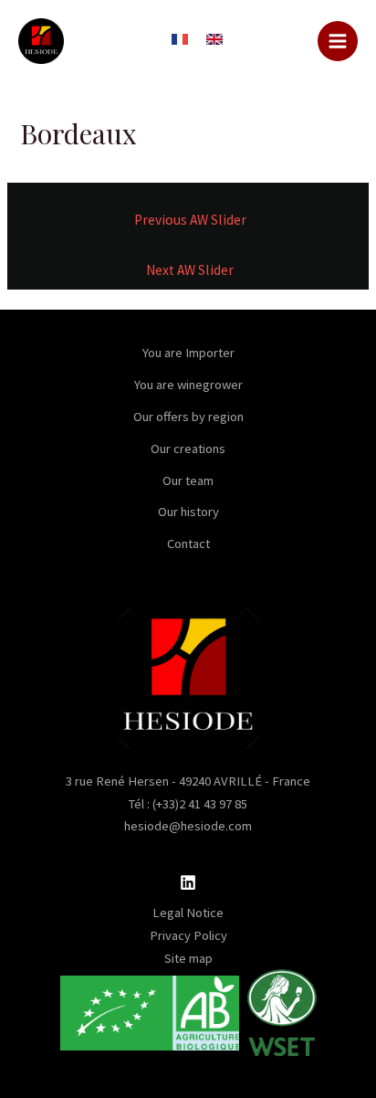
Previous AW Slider (190, 219)
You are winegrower (188, 384)
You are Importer (188, 352)
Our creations (188, 448)
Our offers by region (188, 416)
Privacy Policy (188, 935)
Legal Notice (188, 912)
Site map (188, 958)
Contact (188, 543)
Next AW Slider (190, 270)
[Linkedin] (188, 882)
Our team (188, 480)
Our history (188, 511)
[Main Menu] (338, 41)
